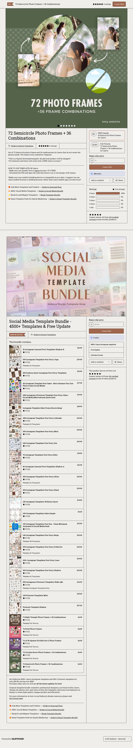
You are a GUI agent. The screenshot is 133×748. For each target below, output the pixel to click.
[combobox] (101, 180)
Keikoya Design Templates (22, 146)
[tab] (58, 126)
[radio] (107, 135)
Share (120, 180)
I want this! (119, 4)
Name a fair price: (96, 156)
